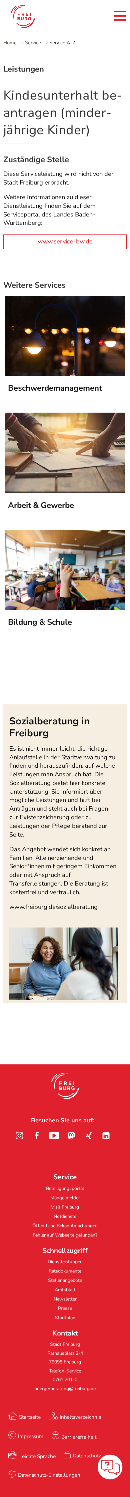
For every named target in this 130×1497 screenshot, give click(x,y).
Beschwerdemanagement (55, 388)
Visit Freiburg (65, 1207)
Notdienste (65, 1216)
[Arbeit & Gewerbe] (65, 491)
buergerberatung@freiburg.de (65, 1388)
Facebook (36, 1135)
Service (33, 42)
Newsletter (65, 1299)
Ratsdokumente (65, 1271)
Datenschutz (87, 1455)
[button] (65, 1086)
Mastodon (71, 1135)
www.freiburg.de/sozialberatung (53, 907)
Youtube (54, 1135)
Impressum (30, 1436)
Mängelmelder (65, 1198)
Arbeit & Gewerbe (41, 505)
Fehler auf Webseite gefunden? (65, 1235)
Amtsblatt (65, 1290)
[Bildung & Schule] (65, 608)
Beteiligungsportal (65, 1188)
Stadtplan (65, 1317)
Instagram (19, 1135)
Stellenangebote (65, 1280)
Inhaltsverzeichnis (80, 1416)
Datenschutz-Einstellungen (49, 1474)
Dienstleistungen (65, 1262)
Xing (88, 1135)
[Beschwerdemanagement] (65, 374)
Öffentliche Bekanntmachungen (65, 1226)
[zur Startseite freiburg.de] (30, 16)
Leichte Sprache (37, 1456)
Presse (65, 1308)
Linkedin (106, 1135)
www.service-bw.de (65, 241)
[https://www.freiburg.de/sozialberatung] (63, 998)
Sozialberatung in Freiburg (49, 727)
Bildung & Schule (40, 622)
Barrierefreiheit (78, 1436)
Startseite (30, 1416)
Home (10, 42)
